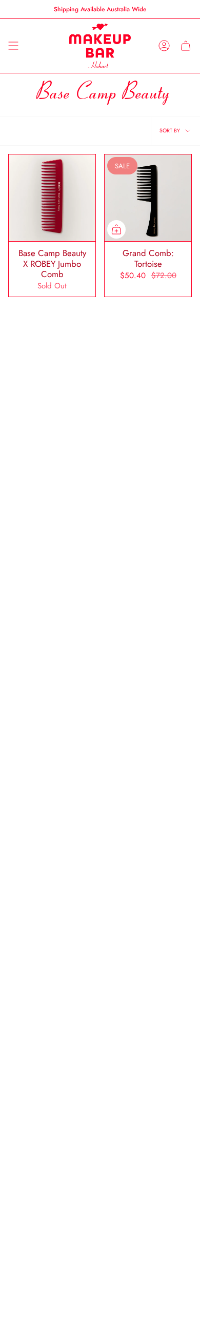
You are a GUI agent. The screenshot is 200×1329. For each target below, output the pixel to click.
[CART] (185, 46)
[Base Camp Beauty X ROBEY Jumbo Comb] (52, 197)
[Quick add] (116, 229)
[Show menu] (13, 46)
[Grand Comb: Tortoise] (148, 197)
